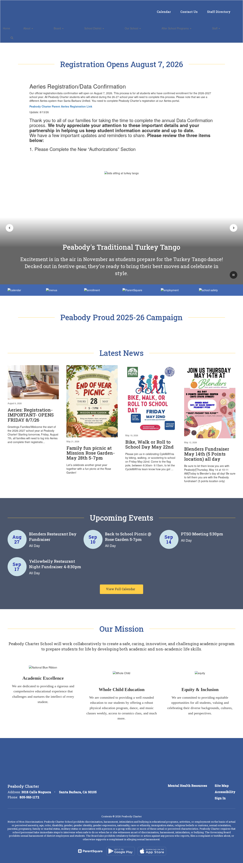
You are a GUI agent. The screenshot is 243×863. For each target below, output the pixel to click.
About (27, 28)
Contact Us (189, 12)
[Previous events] (11, 589)
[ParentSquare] (90, 851)
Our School (132, 28)
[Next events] (231, 589)
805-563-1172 (29, 797)
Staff (215, 28)
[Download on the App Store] (152, 851)
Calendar (164, 12)
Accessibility (225, 792)
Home (6, 28)
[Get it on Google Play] (120, 851)
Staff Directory (218, 12)
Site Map (222, 786)
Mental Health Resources (187, 786)
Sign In (220, 798)
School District (93, 28)
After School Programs (175, 28)
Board (58, 28)
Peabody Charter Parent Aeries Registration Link (60, 106)
